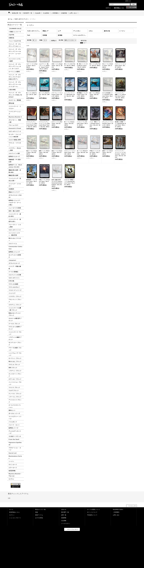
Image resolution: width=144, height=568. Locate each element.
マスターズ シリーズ (15, 290)
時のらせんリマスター (15, 239)
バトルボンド (13, 422)
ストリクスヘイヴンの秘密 (15, 60)
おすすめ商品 (39, 517)
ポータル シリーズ (14, 413)
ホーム (11, 509)
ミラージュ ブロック (15, 397)
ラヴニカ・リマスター (15, 144)
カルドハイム (13, 243)
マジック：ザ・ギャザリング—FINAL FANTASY (15, 95)
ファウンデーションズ (15, 112)
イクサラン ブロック (15, 296)
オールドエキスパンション (15, 406)
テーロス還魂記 (13, 271)
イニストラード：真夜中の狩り (15, 220)
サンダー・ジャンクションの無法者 (15, 135)
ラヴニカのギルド (14, 287)
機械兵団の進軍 (13, 175)
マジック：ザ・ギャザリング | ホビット (15, 45)
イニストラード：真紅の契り (15, 215)
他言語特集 (12, 470)
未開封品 (11, 38)
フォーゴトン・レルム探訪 (15, 225)
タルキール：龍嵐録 (15, 100)
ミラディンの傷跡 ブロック (15, 338)
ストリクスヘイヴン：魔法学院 (14, 234)
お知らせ (63, 509)
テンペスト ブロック (15, 393)
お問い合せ (116, 515)
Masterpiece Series (15, 457)
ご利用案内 (116, 512)
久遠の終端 (12, 89)
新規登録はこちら (119, 8)
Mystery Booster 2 (15, 117)
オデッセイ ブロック (15, 379)
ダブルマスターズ (14, 263)
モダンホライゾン (14, 278)
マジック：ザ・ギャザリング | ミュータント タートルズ (15, 66)
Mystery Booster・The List (15, 475)
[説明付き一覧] (86, 43)
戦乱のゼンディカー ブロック (15, 314)
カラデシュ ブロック (15, 304)
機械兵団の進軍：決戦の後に (15, 171)
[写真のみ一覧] (82, 43)
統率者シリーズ (13, 428)
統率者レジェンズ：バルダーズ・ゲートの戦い (15, 203)
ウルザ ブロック (14, 390)
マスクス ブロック (14, 387)
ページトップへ (132, 506)
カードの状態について (93, 509)
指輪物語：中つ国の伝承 (15, 160)
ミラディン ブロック (15, 370)
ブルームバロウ (13, 125)
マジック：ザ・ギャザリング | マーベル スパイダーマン (15, 84)
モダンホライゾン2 (15, 230)
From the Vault (14, 439)
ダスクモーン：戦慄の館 (15, 121)
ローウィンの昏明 (14, 71)
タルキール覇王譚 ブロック (15, 319)
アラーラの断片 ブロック (15, 349)
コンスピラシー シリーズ (15, 417)
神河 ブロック (13, 367)
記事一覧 (63, 515)
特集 (36, 512)
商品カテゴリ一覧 (40, 509)
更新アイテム (39, 515)
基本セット (12, 410)
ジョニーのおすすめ (15, 41)
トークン (11, 461)
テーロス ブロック (14, 323)
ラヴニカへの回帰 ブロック (15, 328)
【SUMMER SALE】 (15, 28)
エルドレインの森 (14, 153)
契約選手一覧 (65, 512)
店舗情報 (63, 517)
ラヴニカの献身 (13, 284)
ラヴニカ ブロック (14, 364)
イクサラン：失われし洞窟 (15, 149)
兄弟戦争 (11, 189)
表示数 (29, 40)
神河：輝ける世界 (14, 211)
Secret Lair (13, 453)
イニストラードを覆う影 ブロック (15, 309)
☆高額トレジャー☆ (15, 31)
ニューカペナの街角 (15, 208)
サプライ (11, 479)
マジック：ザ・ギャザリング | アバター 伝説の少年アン (15, 77)
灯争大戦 (11, 281)
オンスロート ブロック (15, 375)
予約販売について (92, 515)
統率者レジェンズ (14, 252)
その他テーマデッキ (15, 436)
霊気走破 (11, 103)
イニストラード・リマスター (15, 107)
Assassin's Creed (15, 128)
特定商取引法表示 (118, 509)
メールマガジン (65, 523)
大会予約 (11, 35)
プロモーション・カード (15, 449)
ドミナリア (12, 293)
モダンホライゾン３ (15, 131)
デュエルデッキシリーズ (15, 432)
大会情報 (63, 520)
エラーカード (13, 467)
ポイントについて (92, 512)
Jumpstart (12, 260)
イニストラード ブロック (15, 333)
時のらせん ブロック (15, 361)
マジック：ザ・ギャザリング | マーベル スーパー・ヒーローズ (15, 52)
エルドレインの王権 (15, 275)
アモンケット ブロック (15, 300)
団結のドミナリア (14, 192)
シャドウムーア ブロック (15, 354)
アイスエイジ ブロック (15, 401)
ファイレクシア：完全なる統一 (15, 179)
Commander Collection (15, 247)
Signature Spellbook (15, 443)
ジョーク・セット (14, 425)
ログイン (108, 8)
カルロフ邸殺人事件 (15, 140)
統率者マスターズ (14, 156)
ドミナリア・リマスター (15, 185)
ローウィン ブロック (15, 358)
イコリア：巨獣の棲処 (15, 267)
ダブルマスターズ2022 (15, 196)
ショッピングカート (15, 517)
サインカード (13, 464)
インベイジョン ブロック (15, 383)
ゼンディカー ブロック (15, 343)
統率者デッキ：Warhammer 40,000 (15, 166)
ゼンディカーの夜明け (15, 256)
